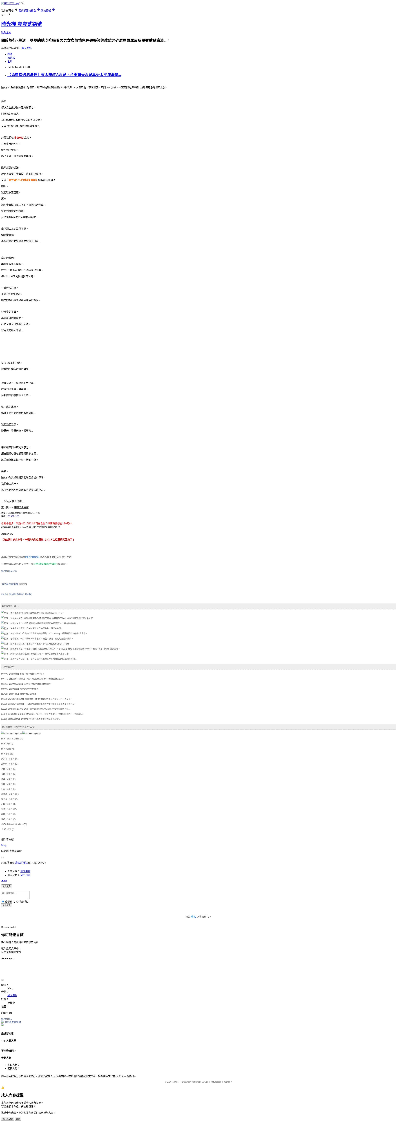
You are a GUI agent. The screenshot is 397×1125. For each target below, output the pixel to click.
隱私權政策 (216, 1071)
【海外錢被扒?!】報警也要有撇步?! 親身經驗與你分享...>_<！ (36, 613)
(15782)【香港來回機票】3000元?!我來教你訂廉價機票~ (26, 684)
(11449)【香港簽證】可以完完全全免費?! (19, 689)
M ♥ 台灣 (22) (7, 754)
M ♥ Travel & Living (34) (12, 739)
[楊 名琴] (2, 1011)
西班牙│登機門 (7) (9, 759)
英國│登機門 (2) (8, 774)
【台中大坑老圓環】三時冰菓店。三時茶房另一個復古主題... (35, 628)
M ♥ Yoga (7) (7, 744)
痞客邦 (19, 863)
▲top (4, 881)
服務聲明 (228, 1071)
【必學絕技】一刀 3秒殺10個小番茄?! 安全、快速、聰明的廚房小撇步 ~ (40, 638)
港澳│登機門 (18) (9, 809)
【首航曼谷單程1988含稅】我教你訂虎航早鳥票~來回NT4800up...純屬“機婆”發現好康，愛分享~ (51, 618)
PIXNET (175, 1071)
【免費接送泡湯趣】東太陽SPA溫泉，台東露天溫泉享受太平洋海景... (64, 75)
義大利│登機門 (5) (9, 764)
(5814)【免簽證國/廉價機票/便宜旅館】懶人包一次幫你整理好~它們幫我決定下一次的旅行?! (42, 714)
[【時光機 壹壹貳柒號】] (2, 1014)
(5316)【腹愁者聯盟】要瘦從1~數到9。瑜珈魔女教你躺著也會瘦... (30, 719)
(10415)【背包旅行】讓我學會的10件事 (18, 694)
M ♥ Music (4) (7, 749)
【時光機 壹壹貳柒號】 (10, 584)
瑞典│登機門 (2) (8, 779)
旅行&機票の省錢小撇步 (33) (14, 824)
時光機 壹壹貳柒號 (21, 24)
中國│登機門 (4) (8, 804)
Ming (4, 846)
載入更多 (6, 887)
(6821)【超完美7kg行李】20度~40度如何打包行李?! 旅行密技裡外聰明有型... (35, 709)
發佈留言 (6, 906)
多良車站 (19, 137)
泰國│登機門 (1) (8, 814)
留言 (25, 863)
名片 (9, 61)
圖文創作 (27, 48)
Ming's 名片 (12, 571)
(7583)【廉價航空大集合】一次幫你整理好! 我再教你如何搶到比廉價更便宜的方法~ (38, 704)
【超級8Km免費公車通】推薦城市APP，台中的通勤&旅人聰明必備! (38, 654)
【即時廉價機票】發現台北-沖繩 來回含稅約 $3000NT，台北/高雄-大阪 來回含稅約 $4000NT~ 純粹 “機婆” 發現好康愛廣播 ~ (64, 649)
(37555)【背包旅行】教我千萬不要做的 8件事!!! (22, 674)
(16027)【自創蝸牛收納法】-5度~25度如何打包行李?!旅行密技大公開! (32, 679)
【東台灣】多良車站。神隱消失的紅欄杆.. (23, 539)
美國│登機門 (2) (8, 784)
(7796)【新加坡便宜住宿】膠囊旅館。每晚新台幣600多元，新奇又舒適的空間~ (36, 699)
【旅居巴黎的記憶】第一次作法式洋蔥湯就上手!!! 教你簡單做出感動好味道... (42, 659)
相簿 (9, 54)
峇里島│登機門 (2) (9, 799)
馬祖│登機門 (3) (8, 819)
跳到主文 (6, 32)
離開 (18, 1108)
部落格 (11, 58)
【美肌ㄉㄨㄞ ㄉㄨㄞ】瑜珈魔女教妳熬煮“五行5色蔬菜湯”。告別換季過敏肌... (43, 623)
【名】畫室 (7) (7, 829)
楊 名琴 (4, 571)
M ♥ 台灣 (25, 876)
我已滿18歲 (7, 1108)
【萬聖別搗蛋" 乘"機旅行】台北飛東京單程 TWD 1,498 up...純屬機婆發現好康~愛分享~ (47, 633)
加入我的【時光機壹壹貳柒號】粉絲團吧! (16, 594)
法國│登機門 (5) (8, 769)
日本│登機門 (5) (8, 789)
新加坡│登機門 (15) (10, 794)
